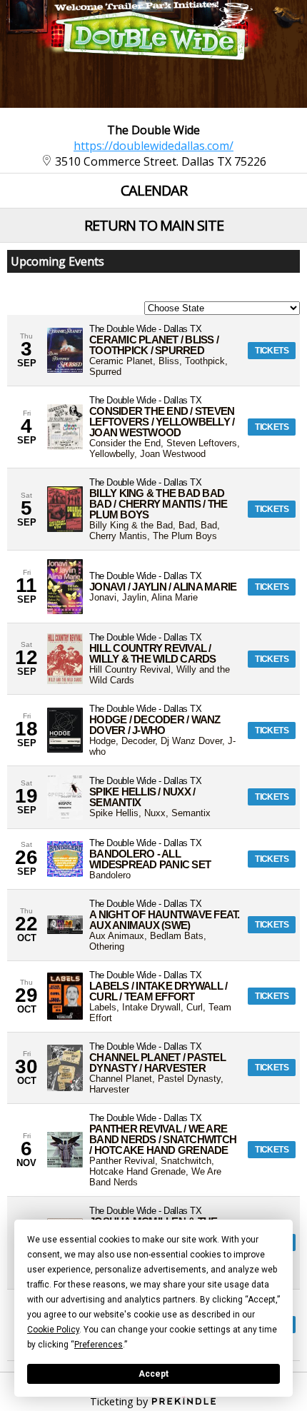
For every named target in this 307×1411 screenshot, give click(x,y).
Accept (153, 1374)
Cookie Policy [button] (53, 1330)
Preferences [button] (98, 1345)
